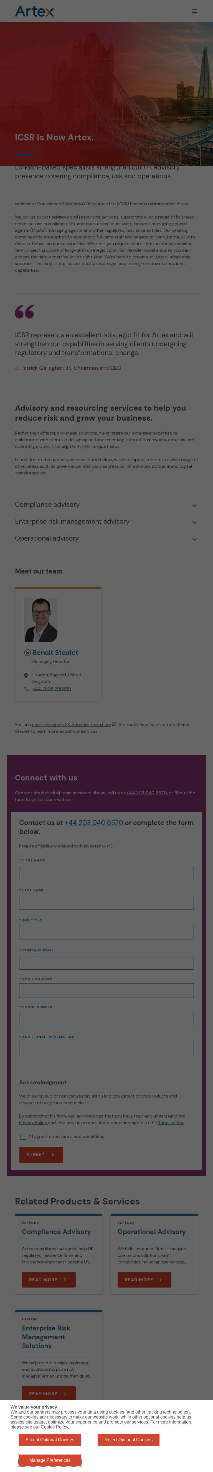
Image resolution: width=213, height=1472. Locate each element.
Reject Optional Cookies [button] (129, 1439)
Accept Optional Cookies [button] (50, 1439)
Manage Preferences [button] (49, 1460)
